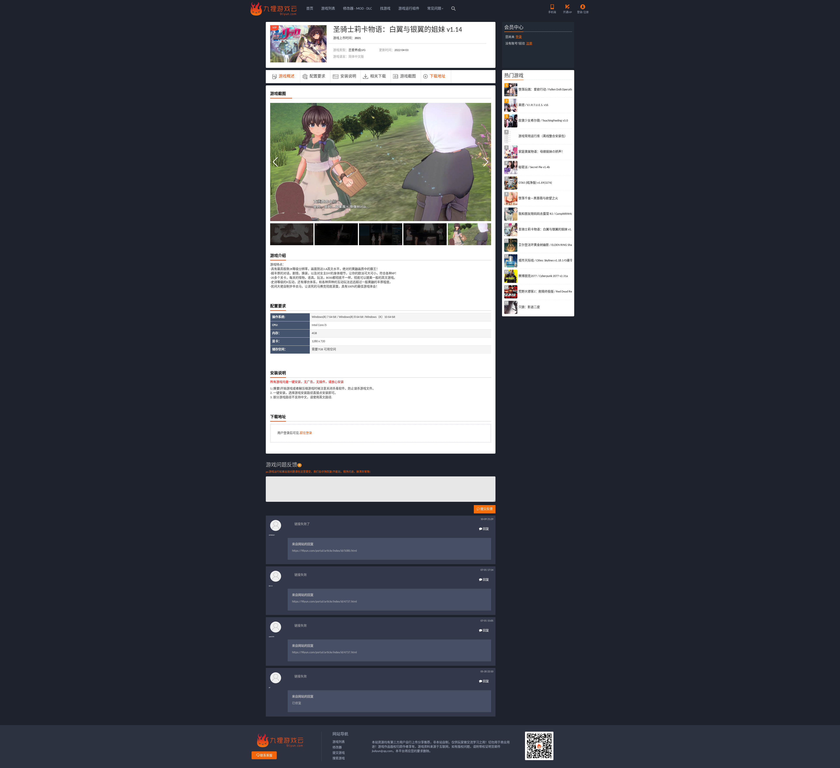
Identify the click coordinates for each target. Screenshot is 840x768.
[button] (486, 162)
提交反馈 (486, 509)
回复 (485, 529)
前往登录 (306, 433)
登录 (519, 37)
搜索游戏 (338, 758)
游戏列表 (328, 9)
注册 (529, 43)
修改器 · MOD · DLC (357, 9)
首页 (309, 9)
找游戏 (385, 9)
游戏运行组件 (408, 9)
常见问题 (434, 9)
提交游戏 (338, 753)
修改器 (337, 747)
